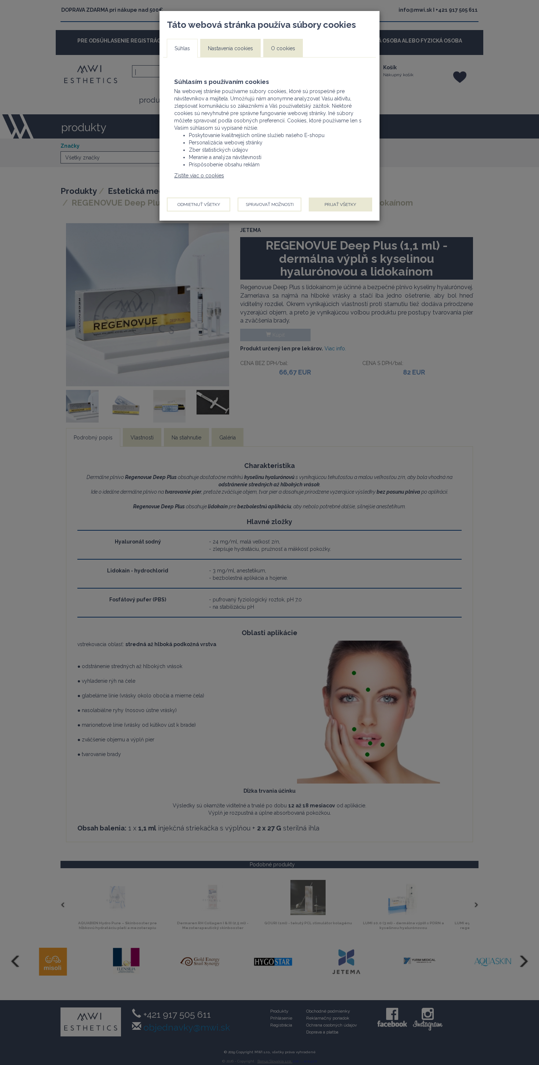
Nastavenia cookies (230, 48)
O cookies (283, 48)
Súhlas (182, 48)
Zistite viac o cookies (199, 175)
